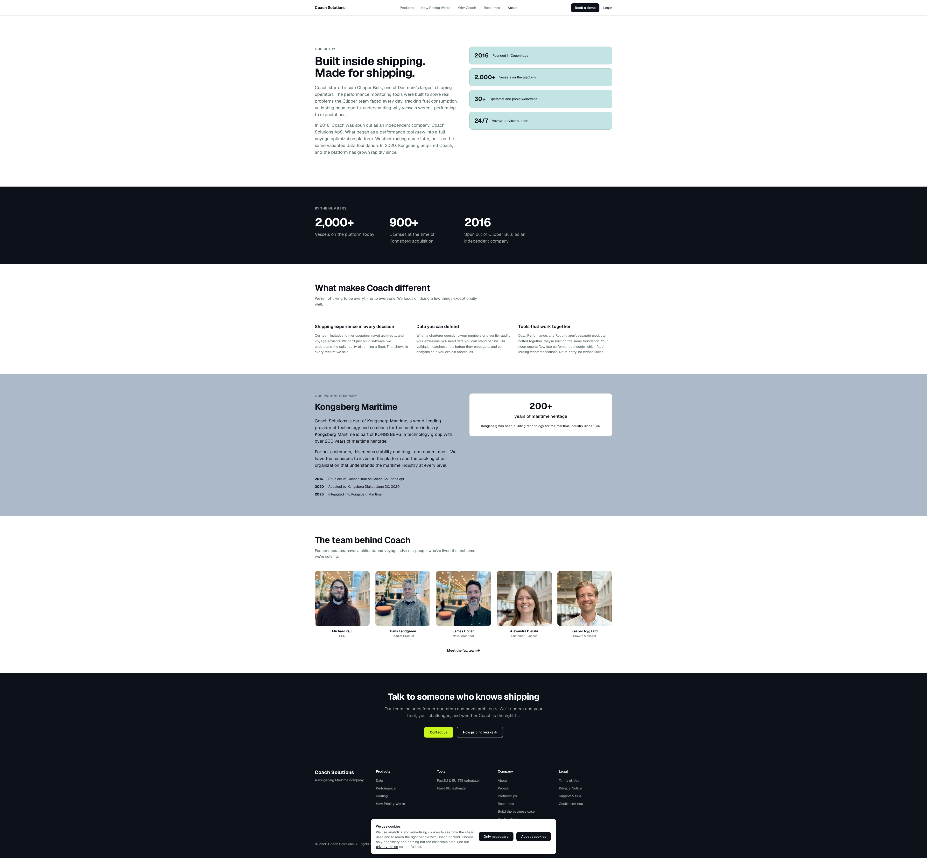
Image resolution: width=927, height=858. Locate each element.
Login (607, 8)
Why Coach (467, 8)
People (503, 788)
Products (407, 8)
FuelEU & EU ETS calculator (458, 780)
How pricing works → (480, 732)
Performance (386, 788)
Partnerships (507, 796)
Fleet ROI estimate (451, 788)
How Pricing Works (435, 8)
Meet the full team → (463, 650)
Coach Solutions (334, 772)
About (512, 8)
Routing (382, 796)
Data (379, 780)
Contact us (438, 732)
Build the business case (516, 811)
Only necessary (496, 836)
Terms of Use (569, 780)
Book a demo (585, 8)
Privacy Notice (570, 788)
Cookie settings (571, 804)
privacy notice (387, 846)
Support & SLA (570, 796)
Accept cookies (533, 836)
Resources (492, 8)
